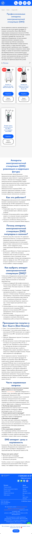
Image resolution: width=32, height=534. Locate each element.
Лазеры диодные (7, 487)
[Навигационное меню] (29, 3)
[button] (16, 3)
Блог (24, 495)
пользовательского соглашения (11, 509)
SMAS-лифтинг (7, 495)
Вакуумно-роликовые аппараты (11, 489)
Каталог (8, 9)
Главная (3, 9)
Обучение (25, 491)
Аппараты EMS (14, 9)
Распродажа (25, 487)
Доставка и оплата (27, 493)
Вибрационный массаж (9, 493)
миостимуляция (11, 391)
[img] (3, 3)
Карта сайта (25, 497)
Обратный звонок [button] (26, 478)
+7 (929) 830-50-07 (25, 476)
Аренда (24, 489)
